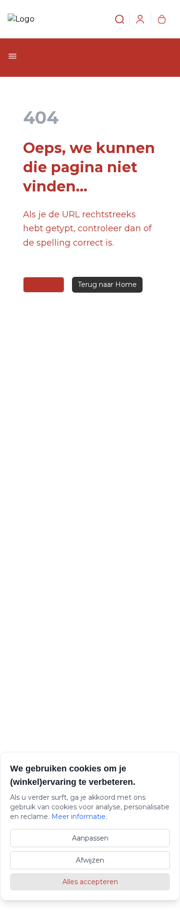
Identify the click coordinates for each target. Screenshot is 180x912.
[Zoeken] (113, 19)
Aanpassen (90, 838)
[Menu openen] (12, 56)
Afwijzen (90, 860)
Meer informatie (78, 816)
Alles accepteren (90, 881)
